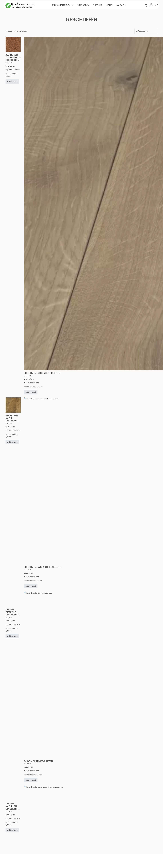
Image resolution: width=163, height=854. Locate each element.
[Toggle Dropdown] (72, 5)
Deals (109, 5)
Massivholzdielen (61, 5)
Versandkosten (15, 383)
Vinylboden (83, 5)
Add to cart (12, 392)
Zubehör (97, 5)
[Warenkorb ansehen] (146, 5)
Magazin (121, 5)
